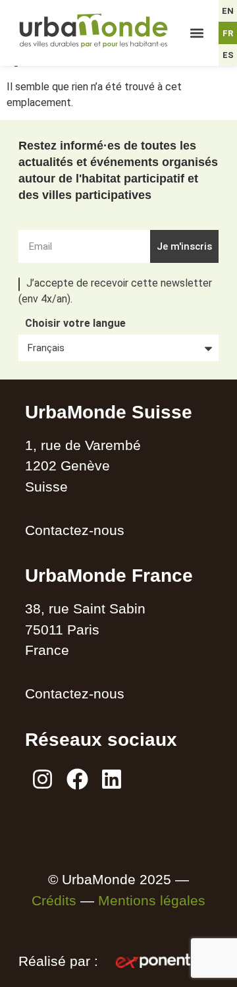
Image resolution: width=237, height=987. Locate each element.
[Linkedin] (112, 779)
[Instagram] (42, 779)
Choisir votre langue (75, 323)
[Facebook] (77, 779)
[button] (197, 33)
